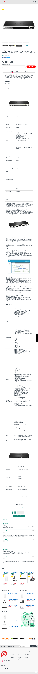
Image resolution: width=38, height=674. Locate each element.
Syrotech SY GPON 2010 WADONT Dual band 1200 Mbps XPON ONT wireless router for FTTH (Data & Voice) (31, 605)
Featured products (6, 590)
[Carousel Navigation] (35, 569)
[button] (4, 55)
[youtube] (9, 668)
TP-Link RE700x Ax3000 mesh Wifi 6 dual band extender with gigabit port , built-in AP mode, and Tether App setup (6, 572)
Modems (26, 657)
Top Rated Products (6, 611)
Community (26, 658)
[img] (5, 530)
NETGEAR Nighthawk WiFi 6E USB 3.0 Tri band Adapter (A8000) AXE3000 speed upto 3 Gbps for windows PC (14, 572)
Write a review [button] (19, 515)
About (19, 654)
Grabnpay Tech (4, 50)
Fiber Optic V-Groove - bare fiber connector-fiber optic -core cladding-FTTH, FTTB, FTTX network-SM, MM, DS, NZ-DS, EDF (31, 572)
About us (12, 657)
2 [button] (18, 565)
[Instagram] (7, 668)
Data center (26, 654)
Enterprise (12, 654)
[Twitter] (3, 668)
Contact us (19, 653)
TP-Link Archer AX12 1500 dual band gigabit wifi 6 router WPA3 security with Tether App (31, 599)
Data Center (13, 653)
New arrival (26, 653)
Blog (18, 659)
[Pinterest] (5, 668)
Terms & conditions (19, 658)
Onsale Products (23, 590)
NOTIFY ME (31, 66)
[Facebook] (1, 668)
